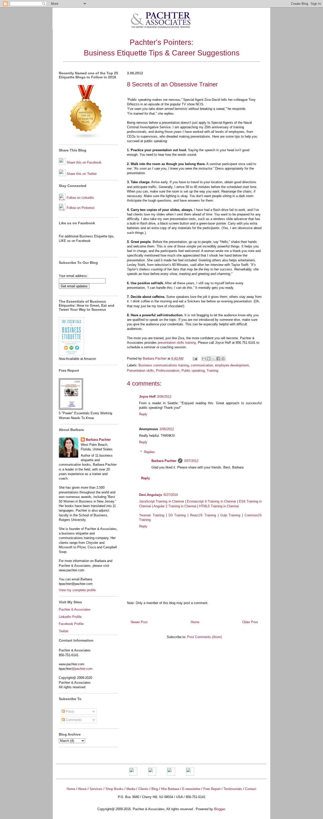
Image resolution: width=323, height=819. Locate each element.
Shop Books (114, 789)
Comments (73, 720)
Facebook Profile (71, 624)
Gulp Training (230, 515)
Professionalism (167, 370)
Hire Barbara (170, 789)
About (82, 789)
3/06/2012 (164, 396)
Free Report (212, 789)
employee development (232, 365)
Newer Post (139, 622)
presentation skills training (177, 342)
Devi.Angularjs (150, 495)
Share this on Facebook (84, 162)
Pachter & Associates (75, 609)
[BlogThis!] (208, 358)
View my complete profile (77, 590)
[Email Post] (194, 358)
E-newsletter (191, 789)
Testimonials (233, 789)
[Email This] (203, 358)
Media (130, 789)
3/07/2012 (191, 461)
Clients (143, 789)
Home (195, 622)
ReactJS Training (203, 515)
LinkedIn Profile (70, 617)
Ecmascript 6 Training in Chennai (211, 501)
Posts (69, 711)
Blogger (219, 809)
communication (202, 365)
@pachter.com (82, 669)
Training (212, 370)
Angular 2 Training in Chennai (174, 506)
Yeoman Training (151, 515)
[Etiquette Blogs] (86, 138)
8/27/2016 (171, 495)
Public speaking (193, 370)
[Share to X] (213, 358)
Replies (149, 452)
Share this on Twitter (82, 174)
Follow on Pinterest (81, 208)
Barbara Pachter (163, 461)
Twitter (63, 631)
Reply (143, 414)
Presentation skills (140, 370)
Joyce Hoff (147, 396)
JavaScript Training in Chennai (161, 501)
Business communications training (164, 365)
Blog (154, 789)
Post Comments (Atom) (204, 637)
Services (96, 789)
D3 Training (177, 515)
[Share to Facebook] (218, 358)
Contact (250, 789)
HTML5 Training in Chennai (219, 506)
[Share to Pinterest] (223, 358)
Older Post (250, 622)
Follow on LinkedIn (80, 198)
